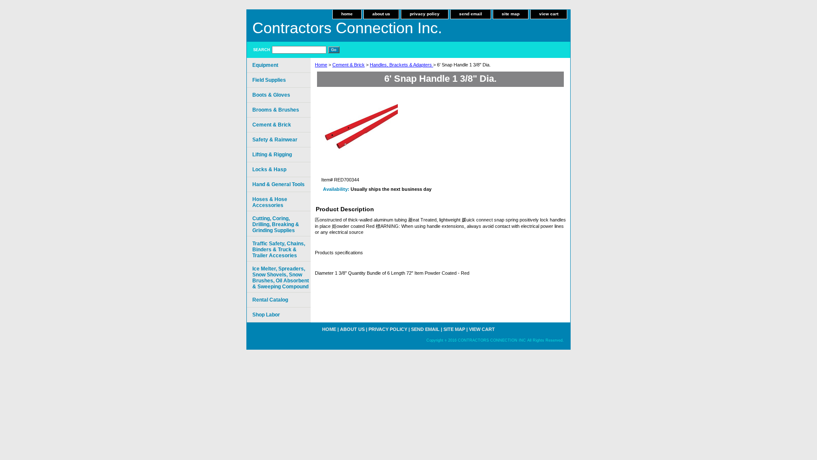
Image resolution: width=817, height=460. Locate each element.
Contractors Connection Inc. (347, 28)
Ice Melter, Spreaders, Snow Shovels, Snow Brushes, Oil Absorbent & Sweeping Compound (280, 278)
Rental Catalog (270, 300)
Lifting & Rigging (272, 155)
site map (511, 14)
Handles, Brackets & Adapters (401, 64)
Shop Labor (266, 315)
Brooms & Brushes (275, 110)
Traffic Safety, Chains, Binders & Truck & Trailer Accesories (278, 250)
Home (321, 64)
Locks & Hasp (269, 169)
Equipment (265, 65)
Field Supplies (269, 80)
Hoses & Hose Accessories (269, 202)
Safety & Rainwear (274, 140)
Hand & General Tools (278, 184)
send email (470, 14)
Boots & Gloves (271, 95)
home (347, 14)
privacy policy (425, 14)
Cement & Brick (348, 64)
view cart (548, 14)
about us (381, 14)
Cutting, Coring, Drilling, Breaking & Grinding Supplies (275, 224)
